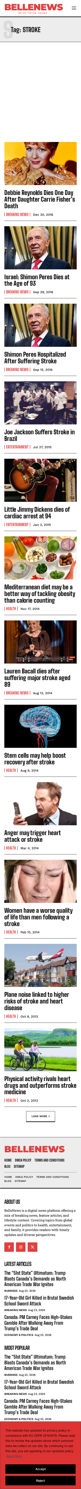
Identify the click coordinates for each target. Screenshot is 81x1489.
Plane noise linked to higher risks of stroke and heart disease (36, 1001)
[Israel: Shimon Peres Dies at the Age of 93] (40, 247)
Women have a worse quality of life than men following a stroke (38, 917)
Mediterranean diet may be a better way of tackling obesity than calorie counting (39, 593)
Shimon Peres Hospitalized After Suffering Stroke (35, 358)
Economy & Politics (18, 1335)
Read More (14, 1456)
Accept (40, 1469)
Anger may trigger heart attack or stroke (32, 836)
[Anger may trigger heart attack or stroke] (40, 803)
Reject (40, 1480)
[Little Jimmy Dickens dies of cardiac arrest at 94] (40, 480)
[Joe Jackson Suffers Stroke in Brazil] (40, 402)
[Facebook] (9, 1247)
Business (10, 1290)
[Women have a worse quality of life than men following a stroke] (40, 881)
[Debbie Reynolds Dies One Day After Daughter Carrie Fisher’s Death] (40, 163)
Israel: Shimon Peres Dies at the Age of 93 (37, 280)
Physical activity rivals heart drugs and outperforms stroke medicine (40, 1085)
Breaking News (17, 214)
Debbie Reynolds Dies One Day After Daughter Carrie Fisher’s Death (39, 199)
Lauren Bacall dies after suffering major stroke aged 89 (37, 677)
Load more (39, 1116)
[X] (32, 1247)
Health (11, 609)
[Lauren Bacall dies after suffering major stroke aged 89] (40, 642)
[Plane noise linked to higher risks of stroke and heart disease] (40, 965)
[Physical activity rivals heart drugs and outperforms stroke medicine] (40, 1049)
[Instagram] (20, 1247)
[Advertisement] (40, 91)
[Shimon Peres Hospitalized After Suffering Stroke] (40, 325)
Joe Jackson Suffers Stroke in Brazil (39, 435)
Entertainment (17, 447)
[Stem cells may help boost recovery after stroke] (40, 726)
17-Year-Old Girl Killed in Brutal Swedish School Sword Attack (39, 1300)
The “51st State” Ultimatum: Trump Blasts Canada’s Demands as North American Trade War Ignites (35, 1278)
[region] (40, 1455)
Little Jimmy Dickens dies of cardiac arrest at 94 (37, 513)
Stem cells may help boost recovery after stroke (35, 759)
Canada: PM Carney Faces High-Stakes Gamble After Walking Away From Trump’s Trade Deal (38, 1322)
